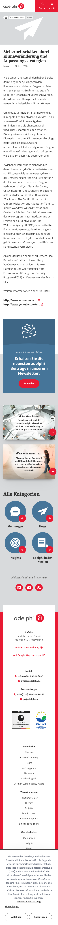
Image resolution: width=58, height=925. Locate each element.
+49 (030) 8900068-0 (30, 676)
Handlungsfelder (29, 798)
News (29, 848)
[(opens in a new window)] (41, 728)
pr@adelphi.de (31, 699)
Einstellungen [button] (12, 906)
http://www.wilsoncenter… (20, 300)
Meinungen (29, 838)
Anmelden (29, 383)
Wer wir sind (29, 746)
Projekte (29, 808)
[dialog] (29, 887)
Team (29, 762)
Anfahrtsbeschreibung (27, 647)
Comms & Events (29, 818)
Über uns (29, 752)
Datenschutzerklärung (29, 901)
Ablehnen (16, 917)
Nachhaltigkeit (29, 778)
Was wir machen (29, 792)
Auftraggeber (29, 768)
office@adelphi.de (31, 681)
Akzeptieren (40, 917)
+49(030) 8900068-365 (30, 694)
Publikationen (29, 813)
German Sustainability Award (29, 783)
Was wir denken (17, 17)
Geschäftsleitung (29, 757)
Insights (29, 843)
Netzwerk (29, 773)
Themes (29, 803)
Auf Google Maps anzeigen (27, 655)
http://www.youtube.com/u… (21, 304)
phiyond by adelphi (29, 823)
